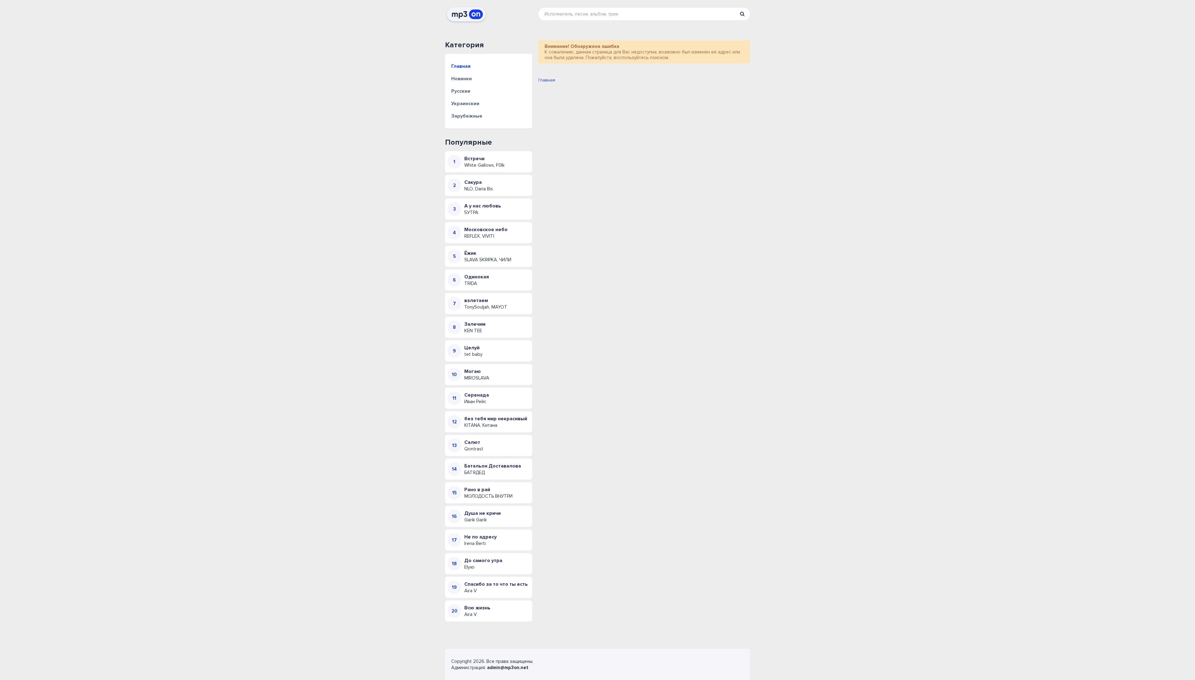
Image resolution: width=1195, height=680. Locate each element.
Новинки (461, 79)
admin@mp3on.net (507, 667)
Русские (461, 91)
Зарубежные (466, 116)
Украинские (465, 103)
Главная (461, 66)
